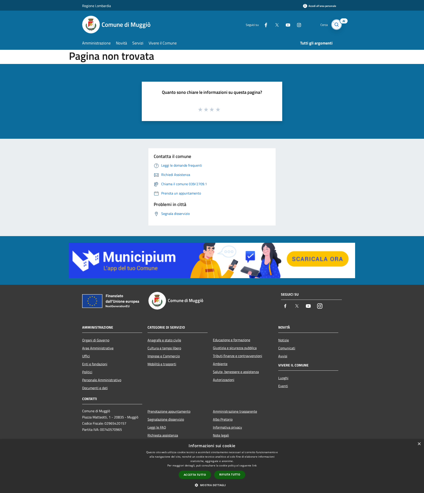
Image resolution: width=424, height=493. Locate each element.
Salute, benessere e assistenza (236, 371)
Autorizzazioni (223, 379)
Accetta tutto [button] (195, 475)
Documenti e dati (95, 388)
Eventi (283, 386)
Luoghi (283, 378)
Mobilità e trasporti (162, 364)
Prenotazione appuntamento (169, 411)
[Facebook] (264, 24)
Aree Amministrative (98, 348)
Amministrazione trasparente (235, 411)
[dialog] (212, 466)
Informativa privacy (227, 427)
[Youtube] (286, 24)
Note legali (221, 435)
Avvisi (282, 356)
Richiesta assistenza (163, 435)
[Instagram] (297, 24)
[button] (212, 485)
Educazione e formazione (231, 340)
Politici (87, 372)
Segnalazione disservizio (166, 419)
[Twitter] (275, 24)
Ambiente (220, 363)
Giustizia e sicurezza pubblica (235, 347)
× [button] (419, 444)
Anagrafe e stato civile (164, 340)
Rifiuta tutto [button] (229, 474)
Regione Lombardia (96, 5)
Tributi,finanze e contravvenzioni (237, 355)
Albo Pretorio (223, 419)
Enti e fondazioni (94, 364)
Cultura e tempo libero (164, 348)
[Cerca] (336, 24)
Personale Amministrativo (101, 380)
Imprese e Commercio (164, 356)
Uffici (86, 356)
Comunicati (286, 348)
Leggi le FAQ (157, 427)
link (254, 465)
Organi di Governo (95, 340)
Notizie (283, 340)
